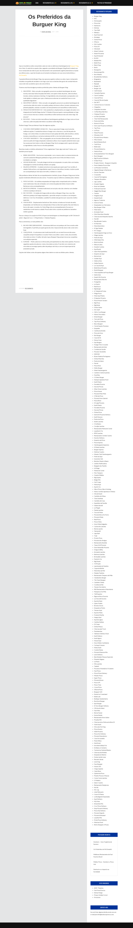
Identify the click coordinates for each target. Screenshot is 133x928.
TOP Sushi (97, 564)
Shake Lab (97, 696)
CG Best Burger (99, 377)
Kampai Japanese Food (101, 380)
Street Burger (98, 317)
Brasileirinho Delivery (100, 77)
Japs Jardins (98, 181)
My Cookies (98, 44)
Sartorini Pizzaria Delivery (102, 414)
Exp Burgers (98, 342)
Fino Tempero (98, 473)
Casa (36, 3)
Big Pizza (97, 303)
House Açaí (97, 640)
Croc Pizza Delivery (100, 806)
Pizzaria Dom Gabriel (100, 398)
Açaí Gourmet (98, 35)
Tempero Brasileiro (100, 179)
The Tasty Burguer (100, 580)
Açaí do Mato (98, 612)
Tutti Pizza (97, 144)
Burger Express (99, 449)
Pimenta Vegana (99, 659)
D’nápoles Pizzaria (100, 298)
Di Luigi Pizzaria (99, 403)
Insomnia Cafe (98, 459)
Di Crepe (97, 624)
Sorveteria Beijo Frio (100, 745)
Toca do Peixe (98, 512)
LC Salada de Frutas (100, 291)
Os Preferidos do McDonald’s (102, 849)
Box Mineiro (98, 74)
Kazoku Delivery (99, 438)
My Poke (97, 801)
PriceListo (97, 897)
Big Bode (97, 305)
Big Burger (97, 289)
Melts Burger (98, 368)
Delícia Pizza (98, 151)
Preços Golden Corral (100, 895)
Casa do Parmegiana (100, 177)
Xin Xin (96, 787)
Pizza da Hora (98, 333)
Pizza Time (97, 685)
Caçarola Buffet (99, 568)
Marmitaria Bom (99, 226)
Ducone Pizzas (98, 386)
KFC (95, 18)
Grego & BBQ (98, 550)
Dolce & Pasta (98, 202)
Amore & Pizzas (99, 123)
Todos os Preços (23, 3)
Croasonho (97, 174)
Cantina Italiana (99, 622)
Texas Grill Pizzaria (100, 545)
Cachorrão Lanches (100, 526)
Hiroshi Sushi (98, 494)
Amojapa (97, 37)
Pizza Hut (97, 23)
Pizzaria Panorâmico (100, 736)
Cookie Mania (98, 650)
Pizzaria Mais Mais (100, 393)
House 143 (97, 766)
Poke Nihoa (97, 741)
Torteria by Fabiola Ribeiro (102, 750)
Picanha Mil (97, 720)
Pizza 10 (96, 46)
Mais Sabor (97, 209)
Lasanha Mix (98, 818)
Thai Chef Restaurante (101, 119)
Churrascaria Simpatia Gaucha (103, 216)
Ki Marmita (97, 223)
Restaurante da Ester (100, 347)
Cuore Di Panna (99, 794)
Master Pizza (98, 675)
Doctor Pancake (99, 172)
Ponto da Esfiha (99, 121)
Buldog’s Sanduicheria (101, 699)
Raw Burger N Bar (99, 207)
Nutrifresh (97, 743)
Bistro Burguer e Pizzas (101, 825)
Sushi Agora (97, 638)
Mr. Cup (96, 790)
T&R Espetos (98, 594)
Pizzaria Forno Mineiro (101, 137)
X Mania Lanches (99, 447)
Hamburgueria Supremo (101, 445)
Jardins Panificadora (100, 463)
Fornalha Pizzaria (99, 384)
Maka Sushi (97, 647)
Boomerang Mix (99, 72)
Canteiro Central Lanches (102, 373)
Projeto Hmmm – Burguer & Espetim (105, 163)
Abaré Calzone (98, 51)
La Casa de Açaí (99, 265)
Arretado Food (98, 212)
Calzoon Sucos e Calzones (102, 105)
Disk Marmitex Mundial (101, 214)
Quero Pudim (98, 603)
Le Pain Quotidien (99, 116)
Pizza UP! (97, 682)
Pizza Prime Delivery (100, 673)
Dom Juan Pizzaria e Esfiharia (103, 126)
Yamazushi (97, 531)
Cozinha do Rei (98, 585)
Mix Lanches (98, 664)
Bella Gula (97, 146)
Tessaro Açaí (98, 610)
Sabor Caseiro (98, 783)
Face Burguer (98, 764)
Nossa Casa (97, 340)
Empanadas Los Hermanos (102, 205)
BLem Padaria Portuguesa (102, 356)
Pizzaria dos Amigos (100, 540)
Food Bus (97, 375)
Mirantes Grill (98, 135)
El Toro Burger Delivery (101, 706)
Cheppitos (97, 107)
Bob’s (96, 67)
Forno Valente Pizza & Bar (102, 165)
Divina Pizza (98, 412)
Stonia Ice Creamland (100, 694)
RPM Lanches (98, 433)
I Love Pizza (98, 687)
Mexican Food (98, 822)
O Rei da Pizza (98, 396)
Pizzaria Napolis (99, 813)
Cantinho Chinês (99, 582)
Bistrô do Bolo (98, 242)
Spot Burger (98, 703)
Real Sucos (97, 286)
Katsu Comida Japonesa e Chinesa (104, 491)
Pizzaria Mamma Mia (100, 652)
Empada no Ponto (99, 608)
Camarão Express (99, 93)
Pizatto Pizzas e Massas (101, 776)
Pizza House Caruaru (100, 300)
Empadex (97, 328)
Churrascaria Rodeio (100, 752)
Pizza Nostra (98, 729)
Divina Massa (98, 626)
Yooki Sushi (97, 724)
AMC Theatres (98, 888)
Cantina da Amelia (99, 331)
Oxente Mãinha (99, 475)
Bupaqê (96, 84)
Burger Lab (97, 88)
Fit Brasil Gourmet (100, 188)
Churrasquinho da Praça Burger (103, 272)
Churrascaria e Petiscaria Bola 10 (104, 722)
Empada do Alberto (100, 755)
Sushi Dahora (98, 636)
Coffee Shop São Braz (101, 112)
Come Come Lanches (100, 778)
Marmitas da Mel (99, 571)
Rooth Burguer (98, 270)
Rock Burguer (98, 156)
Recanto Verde (98, 759)
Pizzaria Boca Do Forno (101, 515)
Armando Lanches (99, 552)
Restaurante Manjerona (101, 785)
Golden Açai (98, 258)
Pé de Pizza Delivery (100, 820)
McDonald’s (23, 75)
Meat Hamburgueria (100, 370)
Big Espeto (97, 477)
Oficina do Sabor (99, 708)
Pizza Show (97, 400)
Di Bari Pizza (98, 160)
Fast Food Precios (99, 890)
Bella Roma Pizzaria (100, 268)
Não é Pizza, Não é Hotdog (102, 489)
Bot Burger (97, 335)
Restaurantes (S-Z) (85, 3)
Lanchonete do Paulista (101, 566)
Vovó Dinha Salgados (100, 524)
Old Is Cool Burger (100, 312)
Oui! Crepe (97, 482)
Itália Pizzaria (98, 731)
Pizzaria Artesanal (99, 815)
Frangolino (97, 282)
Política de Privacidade (104, 3)
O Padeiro (97, 780)
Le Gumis (97, 284)
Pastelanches (98, 631)
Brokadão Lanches (100, 557)
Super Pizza (97, 678)
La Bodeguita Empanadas (102, 797)
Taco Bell (97, 30)
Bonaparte (97, 70)
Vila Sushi (97, 49)
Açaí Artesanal (98, 56)
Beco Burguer (98, 324)
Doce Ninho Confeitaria (101, 643)
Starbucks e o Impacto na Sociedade (101, 870)
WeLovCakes (98, 244)
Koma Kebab (98, 715)
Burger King (98, 16)
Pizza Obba (98, 522)
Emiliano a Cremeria (100, 748)
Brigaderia (97, 79)
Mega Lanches (98, 235)
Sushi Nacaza (98, 417)
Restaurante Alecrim (100, 279)
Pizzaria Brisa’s (99, 680)
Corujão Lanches (99, 426)
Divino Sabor (98, 307)
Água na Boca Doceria (101, 596)
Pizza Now (97, 365)
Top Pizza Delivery (100, 321)
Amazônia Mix (98, 804)
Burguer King (74, 66)
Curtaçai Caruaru (99, 645)
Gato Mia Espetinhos (100, 251)
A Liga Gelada (98, 228)
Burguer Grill (98, 692)
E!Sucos (96, 42)
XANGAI (97, 354)
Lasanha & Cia (98, 431)
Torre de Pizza (98, 319)
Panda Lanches (98, 510)
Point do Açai (98, 456)
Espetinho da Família (100, 503)
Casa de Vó (97, 338)
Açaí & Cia (97, 487)
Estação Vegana (99, 184)
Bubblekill (97, 81)
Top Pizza (97, 128)
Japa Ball (97, 533)
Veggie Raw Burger (100, 191)
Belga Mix (97, 480)
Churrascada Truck (100, 629)
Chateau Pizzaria (99, 114)
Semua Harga (98, 893)
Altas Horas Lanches (100, 389)
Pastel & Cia (98, 559)
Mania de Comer (99, 470)
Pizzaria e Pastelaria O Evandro (104, 668)
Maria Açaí (97, 484)
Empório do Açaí (99, 254)
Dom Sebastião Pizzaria (101, 547)
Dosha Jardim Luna (100, 757)
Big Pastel (97, 561)
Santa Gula (97, 275)
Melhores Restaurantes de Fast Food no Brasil (103, 856)
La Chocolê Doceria (100, 599)
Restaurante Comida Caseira (103, 435)
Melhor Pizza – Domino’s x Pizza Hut (103, 863)
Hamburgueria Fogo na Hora (103, 233)
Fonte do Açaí (98, 237)
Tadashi (96, 666)
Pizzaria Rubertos (99, 149)
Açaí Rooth (97, 249)
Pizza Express (98, 442)
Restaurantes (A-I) (48, 3)
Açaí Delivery (98, 799)
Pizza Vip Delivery (99, 810)
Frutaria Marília (99, 615)
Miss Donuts (98, 139)
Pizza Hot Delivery (100, 734)
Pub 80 (96, 219)
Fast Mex (97, 710)
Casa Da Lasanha (99, 738)
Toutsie (96, 193)
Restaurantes (29, 288)
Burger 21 (97, 86)
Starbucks (97, 25)
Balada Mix (97, 60)
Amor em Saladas (99, 186)
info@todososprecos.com (106, 914)
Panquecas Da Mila (100, 591)
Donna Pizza (98, 39)
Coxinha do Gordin (100, 349)
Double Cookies (99, 247)
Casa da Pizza (98, 98)
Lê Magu (97, 468)
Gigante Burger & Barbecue (102, 170)
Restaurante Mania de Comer (103, 428)
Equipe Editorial (46, 32)
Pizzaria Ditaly (98, 517)
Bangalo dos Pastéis (100, 466)
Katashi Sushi (98, 198)
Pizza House (98, 391)
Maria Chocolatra (99, 314)
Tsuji (95, 536)
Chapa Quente (98, 769)
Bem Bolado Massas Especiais (103, 657)
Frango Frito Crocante (101, 345)
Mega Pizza (98, 293)
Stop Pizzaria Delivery (101, 808)
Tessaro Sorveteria (100, 587)
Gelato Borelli (98, 505)
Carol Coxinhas (99, 95)
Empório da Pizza (99, 440)
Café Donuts (98, 91)
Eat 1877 (97, 102)
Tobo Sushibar (98, 498)
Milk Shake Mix (99, 240)
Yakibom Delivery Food (101, 633)
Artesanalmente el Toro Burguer (104, 154)
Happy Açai (97, 617)
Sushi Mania (98, 382)
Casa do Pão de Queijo (101, 100)
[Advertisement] (49, 50)
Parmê (96, 363)
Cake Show (97, 771)
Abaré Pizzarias (99, 53)
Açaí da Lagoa (98, 619)
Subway (96, 28)
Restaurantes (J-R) (66, 3)
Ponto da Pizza (98, 419)
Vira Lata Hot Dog (99, 727)
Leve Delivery (98, 654)
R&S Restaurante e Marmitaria (103, 589)
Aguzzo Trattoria (99, 200)
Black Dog (97, 65)
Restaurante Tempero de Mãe (103, 575)
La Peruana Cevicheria (101, 167)
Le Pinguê (97, 508)
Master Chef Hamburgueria (102, 454)
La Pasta (96, 661)
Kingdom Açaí (98, 195)
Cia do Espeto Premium (101, 326)
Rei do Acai (97, 256)
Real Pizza (97, 519)
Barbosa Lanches (99, 554)
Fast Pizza (97, 671)
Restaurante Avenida (100, 543)
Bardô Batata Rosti (100, 142)
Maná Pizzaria (98, 133)
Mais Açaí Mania (99, 296)
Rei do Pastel (98, 713)
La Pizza (96, 130)
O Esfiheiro (97, 424)
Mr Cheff (97, 310)
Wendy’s (96, 32)
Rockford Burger (99, 701)
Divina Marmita (99, 359)
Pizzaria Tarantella (100, 352)
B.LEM (96, 58)
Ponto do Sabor (99, 361)
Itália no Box (98, 261)
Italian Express (98, 263)
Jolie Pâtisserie (98, 792)
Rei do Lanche (98, 529)
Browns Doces (98, 605)
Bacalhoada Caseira (100, 221)
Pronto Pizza (98, 538)
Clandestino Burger (100, 578)
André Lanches (98, 421)
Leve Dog (97, 762)
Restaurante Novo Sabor (101, 717)
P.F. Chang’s (97, 230)
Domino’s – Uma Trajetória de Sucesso (102, 843)
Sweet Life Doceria (100, 277)
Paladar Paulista (99, 573)
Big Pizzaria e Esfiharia (101, 158)
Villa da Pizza (98, 689)
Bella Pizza (97, 63)
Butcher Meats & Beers (101, 461)
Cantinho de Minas (100, 496)
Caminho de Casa (99, 501)
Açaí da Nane (98, 601)
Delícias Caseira (99, 452)
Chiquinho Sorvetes (100, 109)
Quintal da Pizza (99, 773)
